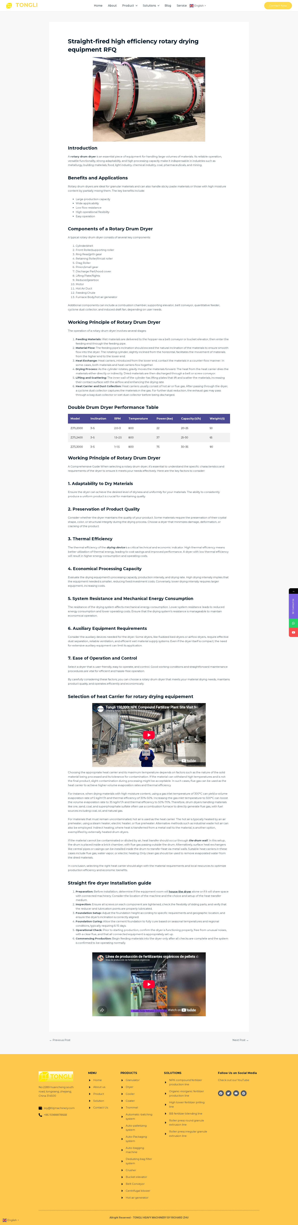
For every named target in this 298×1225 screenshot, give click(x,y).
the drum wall (198, 840)
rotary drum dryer (83, 156)
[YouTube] (293, 632)
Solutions (149, 5)
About (112, 5)
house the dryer (180, 891)
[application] (135, 5)
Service (182, 5)
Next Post (240, 1040)
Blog (168, 5)
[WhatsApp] (293, 623)
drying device (116, 547)
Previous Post (59, 1040)
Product (128, 5)
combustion (125, 305)
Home (98, 5)
